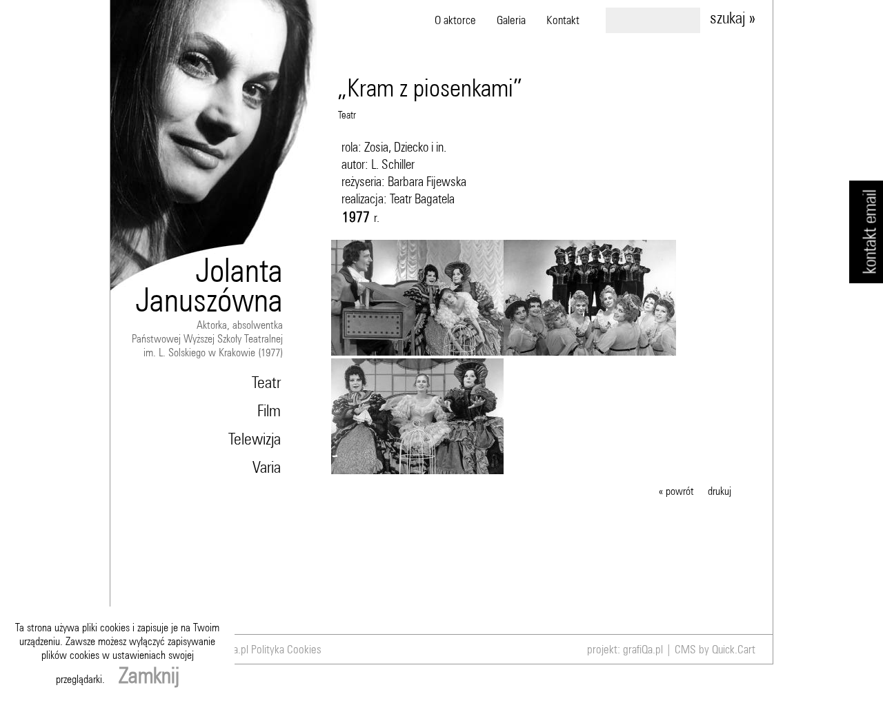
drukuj (719, 491)
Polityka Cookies (286, 649)
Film (269, 410)
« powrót (676, 491)
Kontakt (562, 20)
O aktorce (455, 20)
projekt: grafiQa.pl (625, 649)
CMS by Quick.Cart (715, 649)
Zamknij (149, 675)
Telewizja (254, 438)
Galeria (511, 20)
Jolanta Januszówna (209, 284)
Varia (266, 466)
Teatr (266, 381)
